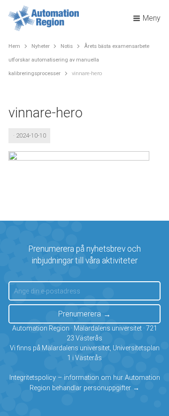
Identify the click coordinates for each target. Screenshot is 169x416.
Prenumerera (79, 313)
